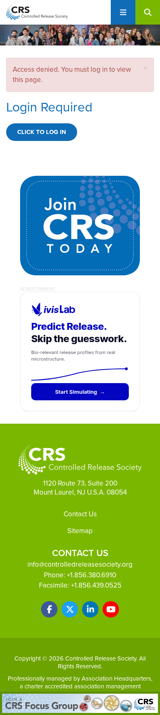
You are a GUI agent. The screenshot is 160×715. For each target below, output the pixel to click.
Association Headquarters (116, 678)
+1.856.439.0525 (96, 585)
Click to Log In (41, 131)
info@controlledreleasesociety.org (80, 564)
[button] (145, 68)
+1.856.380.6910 (91, 575)
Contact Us (80, 514)
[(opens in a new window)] (49, 609)
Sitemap (80, 531)
